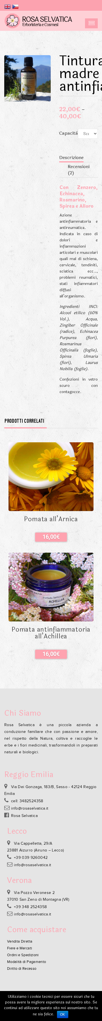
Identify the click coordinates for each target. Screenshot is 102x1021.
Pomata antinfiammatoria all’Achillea (51, 633)
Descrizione (71, 157)
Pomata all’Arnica (51, 519)
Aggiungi (51, 537)
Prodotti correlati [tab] (24, 421)
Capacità (68, 133)
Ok (62, 1014)
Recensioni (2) (79, 169)
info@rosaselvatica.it (29, 808)
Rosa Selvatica (24, 816)
